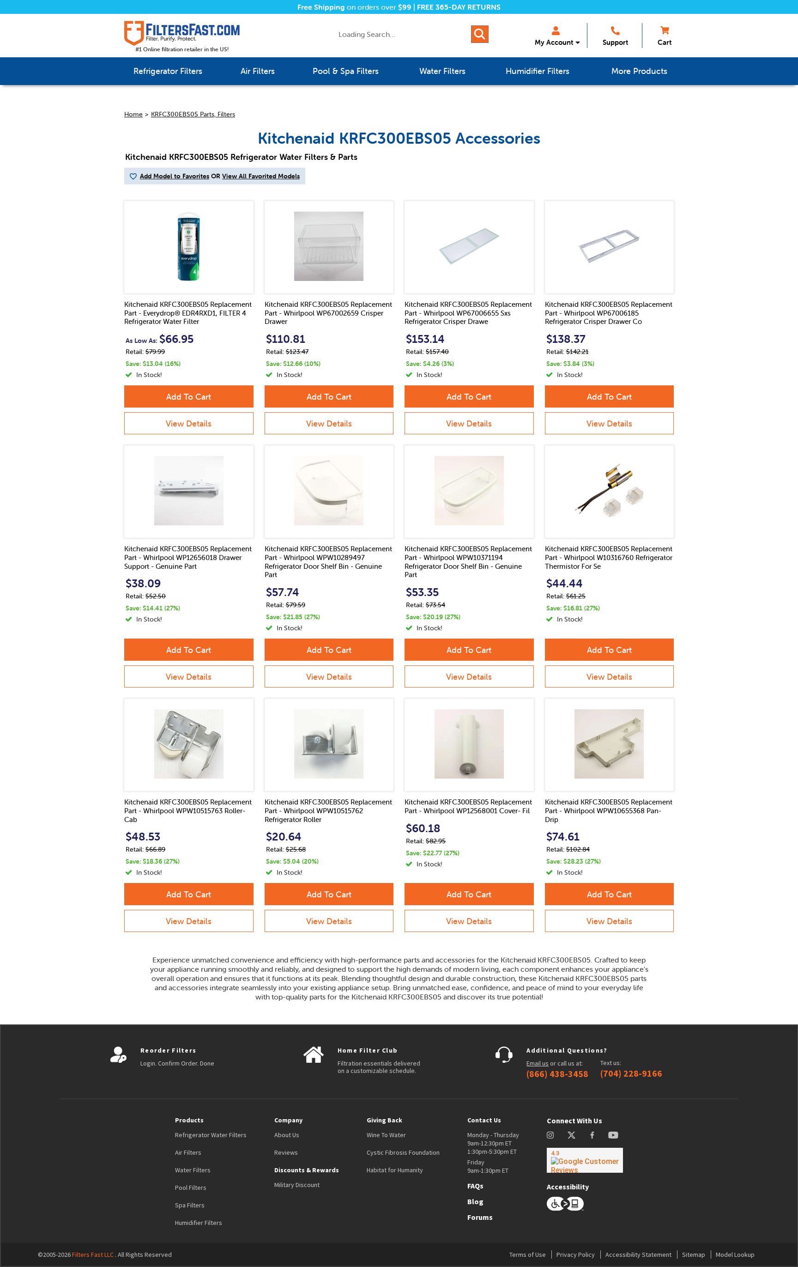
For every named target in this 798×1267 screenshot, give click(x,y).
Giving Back (384, 1120)
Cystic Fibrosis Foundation (403, 1152)
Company (288, 1120)
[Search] (480, 34)
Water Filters (193, 1170)
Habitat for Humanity (395, 1170)
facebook (592, 1135)
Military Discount (297, 1185)
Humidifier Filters (198, 1222)
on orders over (354, 7)
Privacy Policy (575, 1254)
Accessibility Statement (638, 1254)
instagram (550, 1135)
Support (615, 42)
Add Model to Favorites (174, 176)
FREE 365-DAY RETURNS (459, 7)
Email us (537, 1063)
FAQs (475, 1185)
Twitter (572, 1135)
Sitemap (693, 1254)
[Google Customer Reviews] (585, 1160)
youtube (613, 1135)
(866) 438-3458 (557, 1073)
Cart (664, 42)
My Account (554, 42)
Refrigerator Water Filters (211, 1135)
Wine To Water (386, 1135)
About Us (286, 1135)
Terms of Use (527, 1254)
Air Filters (188, 1152)
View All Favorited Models (261, 176)
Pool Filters (190, 1187)
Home (133, 114)
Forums (480, 1217)
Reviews (286, 1152)
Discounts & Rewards (306, 1170)
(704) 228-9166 (631, 1073)
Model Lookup (735, 1254)
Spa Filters (190, 1205)
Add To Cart (188, 396)
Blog (475, 1201)
